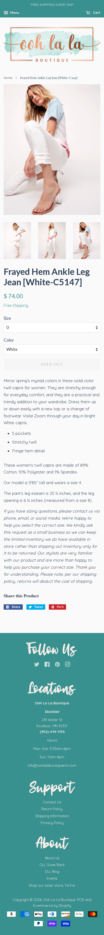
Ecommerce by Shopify (52, 905)
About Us (52, 858)
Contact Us (52, 802)
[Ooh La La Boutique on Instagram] (67, 665)
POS (80, 900)
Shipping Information (52, 816)
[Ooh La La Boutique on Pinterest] (57, 665)
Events (52, 878)
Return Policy (52, 809)
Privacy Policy (52, 823)
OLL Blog (52, 871)
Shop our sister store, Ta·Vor (52, 885)
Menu (14, 12)
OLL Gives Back (52, 865)
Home (8, 78)
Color (9, 340)
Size (7, 318)
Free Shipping (16, 305)
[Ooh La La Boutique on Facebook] (47, 665)
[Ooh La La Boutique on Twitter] (36, 665)
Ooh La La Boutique (59, 900)
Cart (96, 12)
